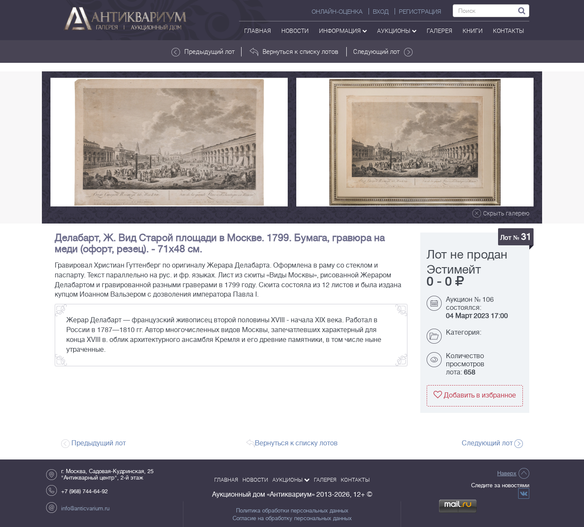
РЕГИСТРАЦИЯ (420, 11)
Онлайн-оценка (337, 11)
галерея (439, 30)
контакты (508, 30)
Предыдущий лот (209, 51)
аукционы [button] (394, 30)
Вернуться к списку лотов (300, 51)
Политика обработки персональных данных (292, 511)
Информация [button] (340, 30)
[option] (169, 142)
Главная (257, 30)
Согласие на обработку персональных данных (292, 518)
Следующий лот (376, 51)
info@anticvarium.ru (85, 508)
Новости (295, 30)
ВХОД (381, 11)
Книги (473, 30)
